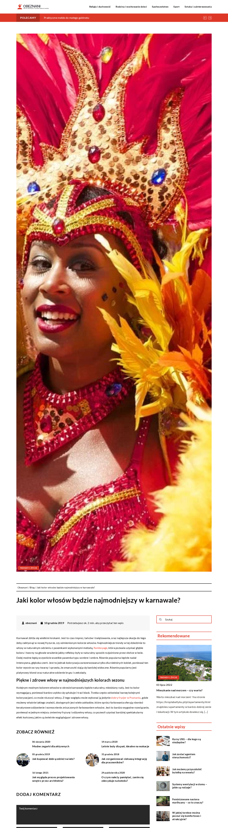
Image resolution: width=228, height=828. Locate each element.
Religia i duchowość (100, 6)
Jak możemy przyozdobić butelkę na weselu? (187, 771)
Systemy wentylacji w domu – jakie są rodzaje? (189, 786)
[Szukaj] (160, 619)
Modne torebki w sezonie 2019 (175, 690)
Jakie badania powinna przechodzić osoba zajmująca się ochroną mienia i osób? (91, 17)
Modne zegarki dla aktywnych (50, 746)
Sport (176, 6)
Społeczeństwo (160, 6)
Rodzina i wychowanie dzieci (131, 6)
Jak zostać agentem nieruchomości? (183, 756)
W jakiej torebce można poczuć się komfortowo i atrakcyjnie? (186, 816)
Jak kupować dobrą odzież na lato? (53, 758)
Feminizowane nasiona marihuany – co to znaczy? (187, 801)
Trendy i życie (28, 568)
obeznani (31, 623)
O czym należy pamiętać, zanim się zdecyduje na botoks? (122, 779)
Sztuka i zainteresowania (198, 6)
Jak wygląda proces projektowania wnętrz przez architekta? (53, 779)
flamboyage (100, 647)
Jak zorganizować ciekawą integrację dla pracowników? (124, 760)
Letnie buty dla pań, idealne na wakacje (125, 746)
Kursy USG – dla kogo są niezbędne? (186, 741)
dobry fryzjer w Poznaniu (126, 697)
